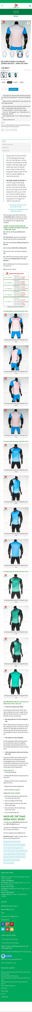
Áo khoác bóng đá (15, 851)
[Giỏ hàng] (30, 5)
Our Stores (14, 1007)
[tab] (16, 141)
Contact (23, 1007)
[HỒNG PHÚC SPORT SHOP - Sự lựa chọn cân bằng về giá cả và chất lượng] (16, 5)
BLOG (19, 1007)
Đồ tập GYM (7, 860)
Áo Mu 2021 (7, 851)
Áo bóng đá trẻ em (18, 848)
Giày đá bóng (15, 854)
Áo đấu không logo (20, 845)
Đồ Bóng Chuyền (9, 125)
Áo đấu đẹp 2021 (8, 848)
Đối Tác (3, 994)
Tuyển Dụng (4, 997)
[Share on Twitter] (8, 130)
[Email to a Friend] (10, 130)
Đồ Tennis (22, 857)
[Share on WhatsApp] (2, 130)
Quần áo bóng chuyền (14, 126)
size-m (9, 82)
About (8, 1007)
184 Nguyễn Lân (16, 827)
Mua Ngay (13, 89)
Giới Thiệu (4, 988)
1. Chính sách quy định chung (9, 939)
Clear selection (27, 69)
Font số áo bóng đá (8, 863)
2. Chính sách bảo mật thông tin (10, 943)
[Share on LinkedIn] (16, 130)
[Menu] (2, 5)
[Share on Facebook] (5, 130)
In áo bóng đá (7, 854)
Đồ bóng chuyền (8, 857)
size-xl (21, 82)
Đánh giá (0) (5, 147)
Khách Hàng (4, 991)
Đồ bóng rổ (22, 854)
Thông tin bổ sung (7, 144)
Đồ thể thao (24, 851)
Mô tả (4, 141)
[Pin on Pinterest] (13, 130)
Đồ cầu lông (16, 857)
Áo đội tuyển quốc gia (9, 845)
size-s (3, 82)
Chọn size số (5, 150)
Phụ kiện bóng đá (15, 860)
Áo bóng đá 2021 (8, 841)
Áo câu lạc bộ (16, 841)
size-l (15, 82)
